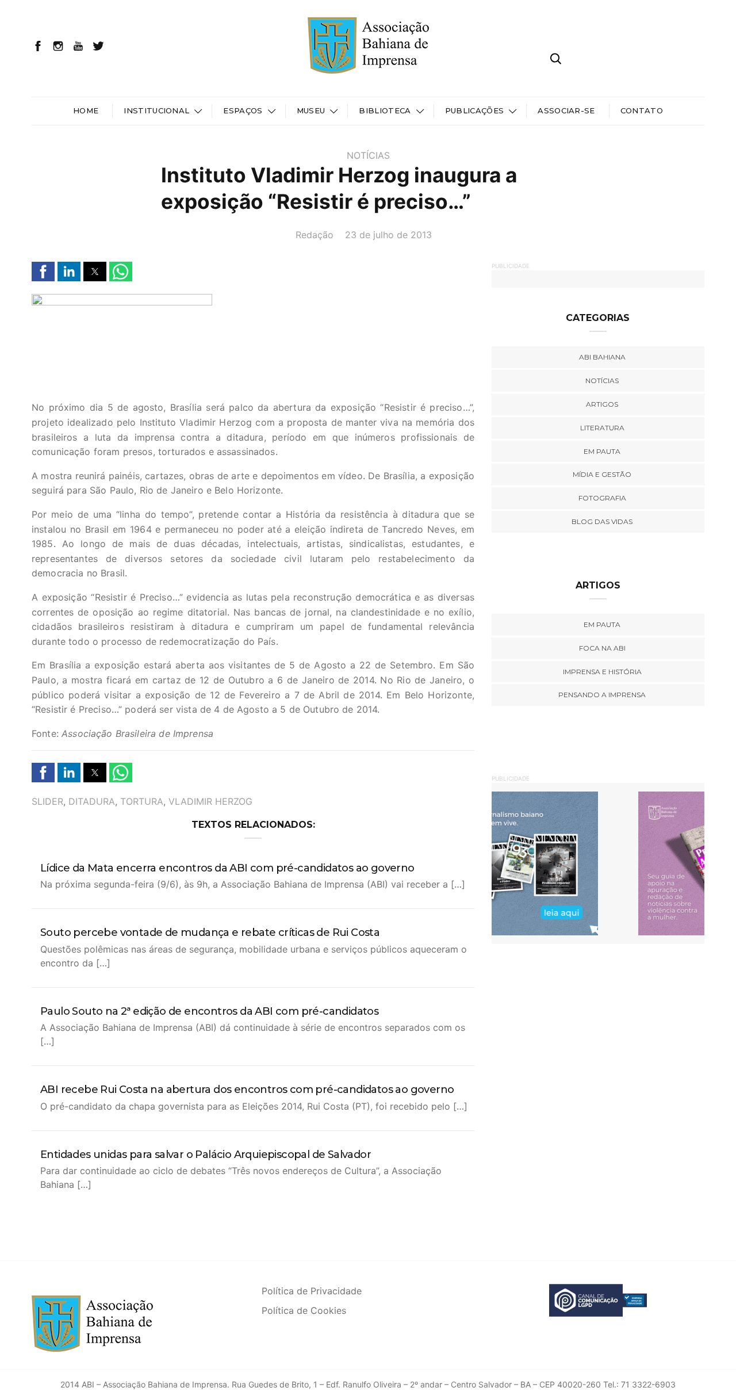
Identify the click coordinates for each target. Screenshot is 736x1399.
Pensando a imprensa (602, 694)
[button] (43, 271)
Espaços (242, 110)
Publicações (474, 110)
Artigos (602, 404)
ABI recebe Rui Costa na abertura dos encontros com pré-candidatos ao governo (247, 1089)
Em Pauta (602, 624)
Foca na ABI (602, 648)
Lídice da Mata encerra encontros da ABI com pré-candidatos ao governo (227, 868)
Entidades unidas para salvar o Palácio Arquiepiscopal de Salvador (205, 1154)
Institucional (156, 110)
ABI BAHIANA (602, 357)
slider (47, 801)
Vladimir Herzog (210, 801)
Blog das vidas (602, 521)
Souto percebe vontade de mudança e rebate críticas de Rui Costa (209, 932)
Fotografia (602, 498)
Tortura (141, 801)
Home (85, 110)
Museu (311, 110)
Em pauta (602, 451)
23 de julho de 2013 (388, 234)
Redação (315, 234)
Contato (641, 110)
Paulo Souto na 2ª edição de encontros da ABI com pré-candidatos (209, 1011)
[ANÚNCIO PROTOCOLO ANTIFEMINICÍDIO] (598, 863)
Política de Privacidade (312, 1291)
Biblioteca (385, 110)
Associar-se (566, 110)
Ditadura (91, 801)
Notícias (368, 155)
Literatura (602, 427)
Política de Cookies (304, 1310)
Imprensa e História (602, 671)
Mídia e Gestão (602, 474)
